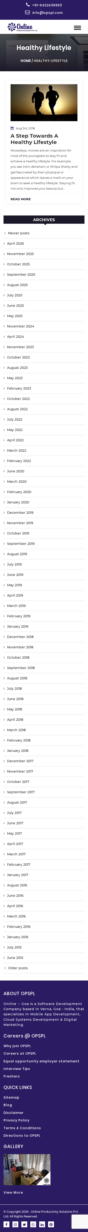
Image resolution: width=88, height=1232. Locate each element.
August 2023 (17, 368)
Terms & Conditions (22, 1128)
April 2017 (15, 844)
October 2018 (18, 657)
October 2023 (18, 357)
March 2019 (16, 606)
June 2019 (15, 575)
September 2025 (21, 274)
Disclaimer (14, 1112)
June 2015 (15, 958)
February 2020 (19, 492)
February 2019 (19, 616)
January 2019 (17, 626)
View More (13, 1192)
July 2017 (14, 813)
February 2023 (19, 388)
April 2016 (15, 906)
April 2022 (15, 440)
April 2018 (15, 720)
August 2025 (17, 285)
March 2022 (16, 450)
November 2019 (20, 523)
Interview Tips (17, 1068)
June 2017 (15, 823)
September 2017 (20, 792)
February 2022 (19, 461)
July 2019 (14, 564)
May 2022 (15, 430)
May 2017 (14, 833)
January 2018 (17, 751)
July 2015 (14, 947)
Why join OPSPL (17, 1046)
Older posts (18, 968)
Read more (21, 199)
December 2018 (20, 637)
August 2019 (17, 554)
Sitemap (11, 1097)
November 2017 (20, 771)
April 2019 (15, 595)
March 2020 (17, 481)
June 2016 (15, 895)
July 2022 (14, 419)
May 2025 (15, 316)
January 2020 (18, 502)
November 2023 (20, 347)
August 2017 (17, 802)
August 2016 (17, 885)
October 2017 (18, 782)
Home (26, 60)
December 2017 (20, 761)
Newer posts (18, 233)
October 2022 (18, 399)
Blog (8, 1105)
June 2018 (15, 699)
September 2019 (21, 544)
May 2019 (14, 585)
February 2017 (18, 864)
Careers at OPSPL (20, 1053)
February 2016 (19, 927)
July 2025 (14, 295)
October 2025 (18, 264)
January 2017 (17, 875)
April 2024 (15, 337)
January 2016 (17, 937)
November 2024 (20, 326)
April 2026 (15, 243)
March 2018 (16, 730)
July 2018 (14, 688)
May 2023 (15, 378)
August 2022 (17, 409)
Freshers (12, 1076)
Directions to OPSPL (22, 1135)
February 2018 (19, 740)
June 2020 (15, 471)
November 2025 (20, 254)
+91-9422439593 (47, 5)
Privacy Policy (17, 1120)
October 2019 (18, 533)
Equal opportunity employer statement (42, 1061)
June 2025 (15, 305)
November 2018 (20, 647)
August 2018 (17, 678)
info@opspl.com (47, 12)
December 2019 (20, 512)
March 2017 (16, 854)
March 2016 (16, 916)
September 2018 (21, 668)
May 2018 (14, 709)
